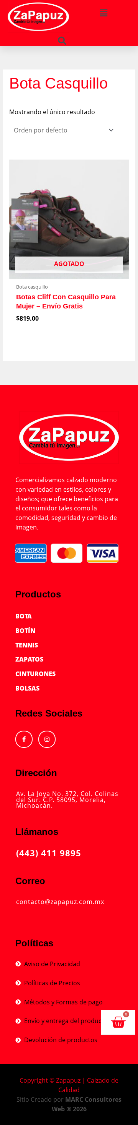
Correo (30, 881)
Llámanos (36, 831)
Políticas (34, 943)
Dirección (36, 773)
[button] (103, 13)
